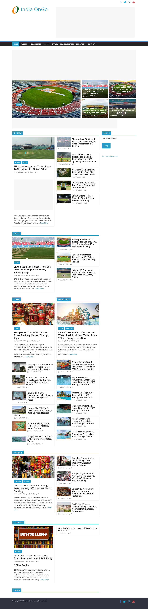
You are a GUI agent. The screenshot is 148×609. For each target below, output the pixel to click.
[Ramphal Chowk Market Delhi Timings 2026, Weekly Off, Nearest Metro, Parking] (64, 457)
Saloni (73, 341)
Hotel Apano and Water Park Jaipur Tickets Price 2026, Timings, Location (83, 434)
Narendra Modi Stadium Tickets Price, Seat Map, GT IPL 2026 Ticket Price (83, 172)
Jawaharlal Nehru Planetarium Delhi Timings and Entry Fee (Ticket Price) (40, 396)
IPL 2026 (24, 44)
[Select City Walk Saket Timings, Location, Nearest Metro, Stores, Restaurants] (64, 488)
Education (80, 44)
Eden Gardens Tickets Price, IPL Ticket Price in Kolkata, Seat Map (83, 198)
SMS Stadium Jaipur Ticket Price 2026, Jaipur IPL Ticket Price (32, 168)
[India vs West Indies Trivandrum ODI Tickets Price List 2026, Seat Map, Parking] (46, 81)
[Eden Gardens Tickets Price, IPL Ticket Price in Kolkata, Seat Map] (64, 195)
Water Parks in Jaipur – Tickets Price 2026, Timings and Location (82, 395)
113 (72, 164)
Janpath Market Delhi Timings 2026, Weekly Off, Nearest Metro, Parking (33, 488)
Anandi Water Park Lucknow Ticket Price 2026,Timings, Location (83, 421)
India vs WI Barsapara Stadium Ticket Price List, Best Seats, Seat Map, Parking (123, 110)
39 (86, 203)
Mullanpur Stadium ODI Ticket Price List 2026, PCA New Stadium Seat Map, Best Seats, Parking (123, 90)
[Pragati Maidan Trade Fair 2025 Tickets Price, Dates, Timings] (19, 435)
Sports (46, 44)
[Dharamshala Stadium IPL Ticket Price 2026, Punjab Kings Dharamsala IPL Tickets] (64, 138)
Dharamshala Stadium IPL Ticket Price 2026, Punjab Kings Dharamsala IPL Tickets (84, 142)
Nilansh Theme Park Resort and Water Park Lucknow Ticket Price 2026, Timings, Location (77, 335)
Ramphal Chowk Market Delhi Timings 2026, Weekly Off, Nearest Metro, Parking (83, 461)
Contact (91, 44)
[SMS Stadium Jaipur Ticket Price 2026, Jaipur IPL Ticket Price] (33, 138)
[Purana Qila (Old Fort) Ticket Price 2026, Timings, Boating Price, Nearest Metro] (19, 407)
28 (124, 115)
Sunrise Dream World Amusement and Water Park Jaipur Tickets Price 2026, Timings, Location (83, 365)
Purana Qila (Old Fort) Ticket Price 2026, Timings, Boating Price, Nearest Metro (33, 411)
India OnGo (34, 9)
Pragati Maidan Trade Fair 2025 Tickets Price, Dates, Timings (39, 438)
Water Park (69, 328)
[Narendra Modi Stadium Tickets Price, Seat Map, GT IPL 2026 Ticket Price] (64, 169)
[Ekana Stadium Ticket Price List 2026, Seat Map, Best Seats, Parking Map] (95, 81)
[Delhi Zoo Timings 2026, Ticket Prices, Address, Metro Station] (19, 422)
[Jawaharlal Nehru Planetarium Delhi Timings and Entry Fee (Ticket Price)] (19, 392)
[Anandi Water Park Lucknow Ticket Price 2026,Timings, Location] (64, 418)
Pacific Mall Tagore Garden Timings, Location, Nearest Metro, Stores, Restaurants (84, 507)
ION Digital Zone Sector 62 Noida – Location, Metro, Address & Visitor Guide (40, 366)
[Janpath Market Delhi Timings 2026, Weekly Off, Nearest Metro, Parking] (33, 457)
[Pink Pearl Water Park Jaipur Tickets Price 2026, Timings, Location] (64, 405)
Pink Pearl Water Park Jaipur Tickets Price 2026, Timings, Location (83, 408)
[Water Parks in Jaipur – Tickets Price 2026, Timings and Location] (64, 392)
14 (28, 418)
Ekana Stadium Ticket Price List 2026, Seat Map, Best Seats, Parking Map (94, 91)
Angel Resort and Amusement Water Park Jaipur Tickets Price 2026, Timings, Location (83, 381)
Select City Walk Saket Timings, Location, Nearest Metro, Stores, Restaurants (83, 492)
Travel (55, 44)
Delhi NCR (18, 481)
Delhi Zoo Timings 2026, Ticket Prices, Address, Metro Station (38, 425)
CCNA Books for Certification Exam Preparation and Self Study (33, 557)
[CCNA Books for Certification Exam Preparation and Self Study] (33, 527)
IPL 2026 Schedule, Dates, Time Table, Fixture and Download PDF (84, 185)
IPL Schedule (36, 44)
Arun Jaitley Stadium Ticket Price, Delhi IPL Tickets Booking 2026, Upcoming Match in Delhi (84, 158)
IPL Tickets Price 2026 (110, 157)
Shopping (26, 481)
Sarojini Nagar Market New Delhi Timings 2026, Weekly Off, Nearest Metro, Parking (83, 477)
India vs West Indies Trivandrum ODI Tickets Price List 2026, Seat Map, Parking (47, 110)
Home (16, 44)
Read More (44, 223)
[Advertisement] (95, 22)
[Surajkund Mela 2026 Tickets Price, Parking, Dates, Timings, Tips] (33, 304)
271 (42, 431)
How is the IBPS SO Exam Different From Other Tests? (77, 529)
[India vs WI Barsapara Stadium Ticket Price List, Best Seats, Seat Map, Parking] (122, 100)
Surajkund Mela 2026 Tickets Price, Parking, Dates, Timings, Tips (31, 335)
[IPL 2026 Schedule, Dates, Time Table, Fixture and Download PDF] (64, 182)
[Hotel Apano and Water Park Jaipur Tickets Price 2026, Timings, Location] (64, 431)
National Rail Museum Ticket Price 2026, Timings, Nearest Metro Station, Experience (38, 381)
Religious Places (67, 44)
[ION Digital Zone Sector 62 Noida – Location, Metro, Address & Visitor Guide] (19, 363)
